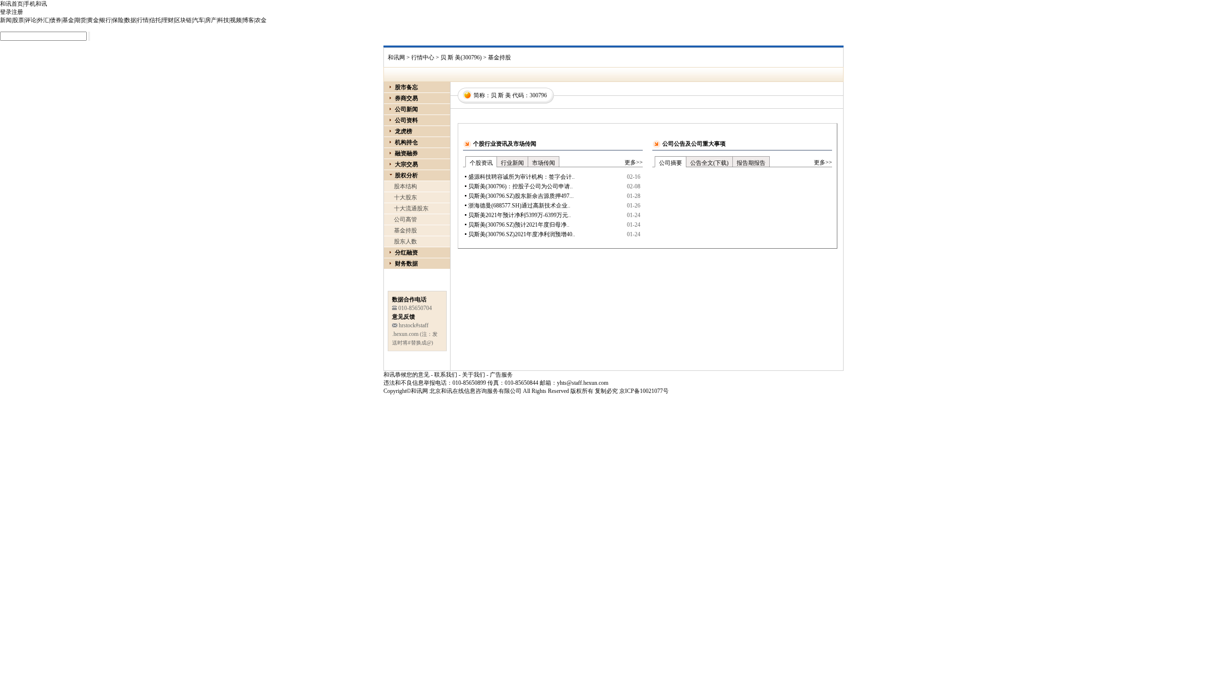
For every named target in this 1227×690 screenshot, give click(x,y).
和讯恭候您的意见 (406, 374)
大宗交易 (406, 164)
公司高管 (405, 219)
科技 (223, 20)
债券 (55, 20)
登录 (6, 12)
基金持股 (405, 230)
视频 (236, 20)
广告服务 (501, 374)
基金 (68, 20)
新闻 (6, 20)
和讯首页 (11, 3)
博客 (248, 20)
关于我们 (473, 374)
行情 (143, 20)
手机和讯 (35, 3)
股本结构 (405, 186)
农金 (260, 20)
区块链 (183, 20)
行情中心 (422, 57)
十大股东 (405, 197)
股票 (18, 20)
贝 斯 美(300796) (461, 57)
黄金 (93, 20)
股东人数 (405, 241)
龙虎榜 (403, 131)
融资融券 (406, 153)
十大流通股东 (411, 208)
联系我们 (445, 374)
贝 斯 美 (501, 95)
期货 (80, 20)
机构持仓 (406, 142)
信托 (155, 20)
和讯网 (396, 57)
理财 (168, 20)
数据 (130, 20)
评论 (30, 20)
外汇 (43, 20)
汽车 (198, 20)
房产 (211, 20)
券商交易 (406, 98)
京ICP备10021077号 (644, 391)
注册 (17, 12)
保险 (118, 20)
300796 (538, 95)
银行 (105, 20)
